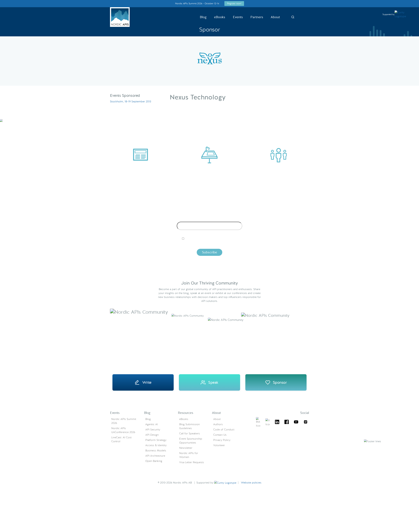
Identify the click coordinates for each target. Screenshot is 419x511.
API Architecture (155, 455)
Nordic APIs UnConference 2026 (123, 430)
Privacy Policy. (261, 244)
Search (293, 17)
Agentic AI (151, 424)
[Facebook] (286, 422)
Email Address (209, 219)
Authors (218, 424)
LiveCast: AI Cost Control (121, 439)
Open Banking (153, 461)
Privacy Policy (221, 440)
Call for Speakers (189, 433)
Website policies (251, 482)
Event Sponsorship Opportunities (190, 440)
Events (238, 17)
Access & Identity (156, 445)
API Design (152, 434)
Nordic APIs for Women (188, 455)
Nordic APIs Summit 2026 (123, 421)
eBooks (219, 17)
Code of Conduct (223, 429)
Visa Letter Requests (191, 462)
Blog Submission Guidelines (189, 426)
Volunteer (219, 445)
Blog (203, 17)
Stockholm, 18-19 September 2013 (130, 101)
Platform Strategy (155, 440)
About (275, 17)
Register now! (234, 3)
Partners (256, 17)
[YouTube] (296, 422)
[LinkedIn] (277, 422)
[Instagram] (305, 422)
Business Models (155, 450)
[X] (258, 422)
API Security (152, 429)
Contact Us (220, 434)
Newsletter (185, 448)
